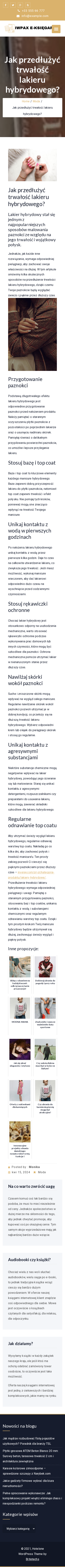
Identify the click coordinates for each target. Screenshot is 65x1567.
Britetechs (32, 1559)
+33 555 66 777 (33, 10)
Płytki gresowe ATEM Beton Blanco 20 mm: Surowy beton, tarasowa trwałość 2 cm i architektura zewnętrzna (30, 1456)
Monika (34, 1167)
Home (26, 101)
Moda (36, 101)
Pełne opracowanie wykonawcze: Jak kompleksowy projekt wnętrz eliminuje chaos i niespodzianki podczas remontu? (32, 1498)
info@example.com (35, 16)
